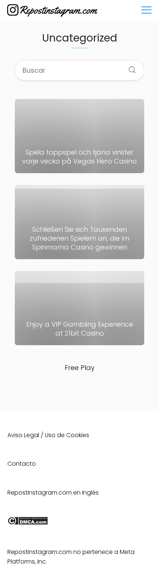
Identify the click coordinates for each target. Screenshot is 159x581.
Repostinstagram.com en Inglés (53, 492)
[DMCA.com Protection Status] (27, 523)
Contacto (21, 463)
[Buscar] (129, 67)
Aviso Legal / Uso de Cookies (48, 435)
